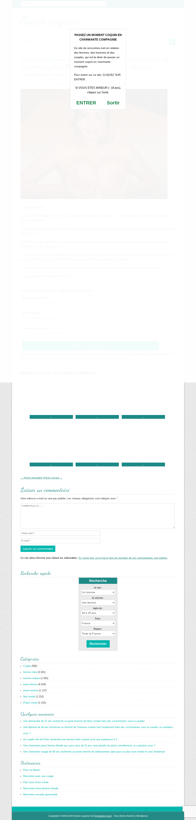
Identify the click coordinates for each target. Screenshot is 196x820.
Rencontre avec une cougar (38, 776)
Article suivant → (52, 477)
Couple (27, 666)
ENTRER (86, 102)
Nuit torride (29, 696)
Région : (98, 629)
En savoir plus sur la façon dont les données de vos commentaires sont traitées (123, 557)
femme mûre (30, 672)
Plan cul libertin (31, 770)
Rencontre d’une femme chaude (40, 788)
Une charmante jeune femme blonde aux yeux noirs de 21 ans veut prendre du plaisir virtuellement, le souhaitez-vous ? (89, 745)
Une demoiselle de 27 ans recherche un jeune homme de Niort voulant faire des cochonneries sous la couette (84, 721)
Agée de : (98, 608)
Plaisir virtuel (30, 702)
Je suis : (98, 587)
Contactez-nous (103, 816)
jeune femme (30, 684)
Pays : (98, 618)
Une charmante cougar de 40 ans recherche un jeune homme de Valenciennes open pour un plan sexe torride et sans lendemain (94, 751)
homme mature (31, 678)
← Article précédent (31, 477)
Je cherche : (98, 598)
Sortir (113, 102)
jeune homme (30, 690)
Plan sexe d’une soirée (35, 782)
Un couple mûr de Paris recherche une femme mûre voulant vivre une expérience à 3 (70, 739)
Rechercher (98, 643)
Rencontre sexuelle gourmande (40, 794)
